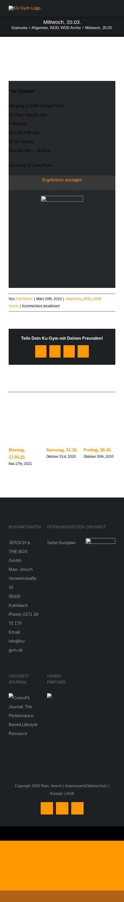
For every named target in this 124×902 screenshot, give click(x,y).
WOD (87, 299)
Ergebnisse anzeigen (62, 179)
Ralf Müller (24, 299)
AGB (70, 793)
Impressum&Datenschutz (86, 786)
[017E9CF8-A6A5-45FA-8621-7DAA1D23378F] (62, 197)
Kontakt (56, 793)
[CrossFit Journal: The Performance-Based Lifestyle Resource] (23, 697)
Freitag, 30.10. (98, 449)
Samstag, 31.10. (62, 449)
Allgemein (73, 299)
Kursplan (67, 542)
